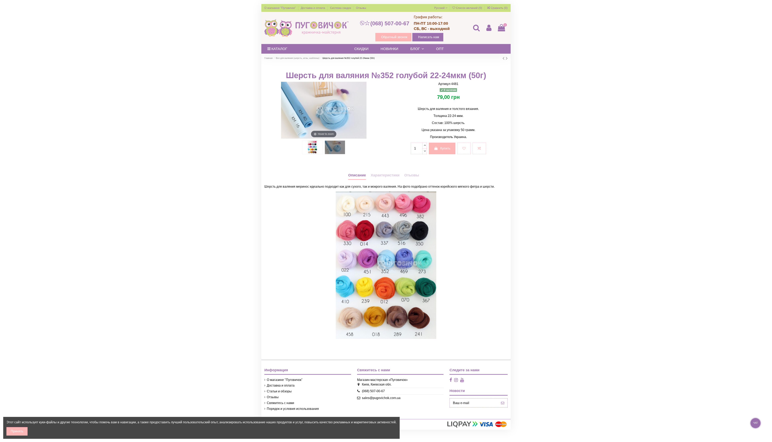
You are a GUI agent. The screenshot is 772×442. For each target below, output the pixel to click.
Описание (357, 175)
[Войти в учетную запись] (488, 28)
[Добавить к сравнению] (479, 148)
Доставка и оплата (313, 7)
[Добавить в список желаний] (464, 148)
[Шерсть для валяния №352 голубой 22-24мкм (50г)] (312, 147)
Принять (17, 431)
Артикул (444, 84)
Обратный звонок (394, 37)
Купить (445, 148)
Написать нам (428, 37)
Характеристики (385, 175)
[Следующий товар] (507, 58)
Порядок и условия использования (293, 408)
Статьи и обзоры (279, 391)
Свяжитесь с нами (280, 403)
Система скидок (341, 7)
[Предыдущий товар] (504, 58)
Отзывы (361, 7)
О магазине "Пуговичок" (280, 7)
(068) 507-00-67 (389, 23)
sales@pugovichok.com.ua (381, 398)
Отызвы (411, 175)
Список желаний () (469, 7)
